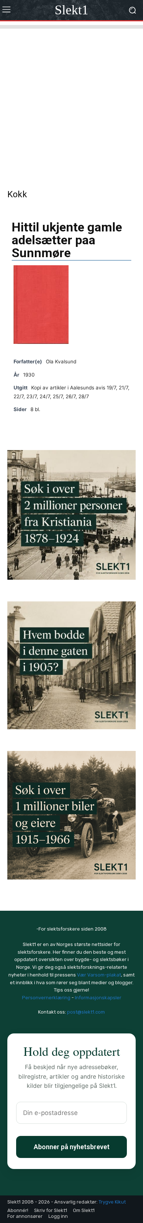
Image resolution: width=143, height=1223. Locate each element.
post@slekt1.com (86, 1012)
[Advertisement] (71, 100)
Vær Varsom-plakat (99, 975)
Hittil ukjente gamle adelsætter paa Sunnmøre (67, 240)
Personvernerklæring (46, 997)
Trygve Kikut (112, 1202)
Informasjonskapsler (98, 997)
